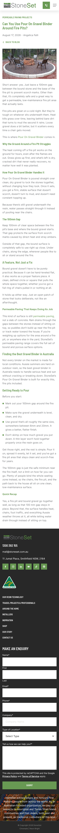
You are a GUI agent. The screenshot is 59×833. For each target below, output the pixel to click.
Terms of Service (30, 776)
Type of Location (11, 729)
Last (4, 680)
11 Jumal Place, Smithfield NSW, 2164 (23, 558)
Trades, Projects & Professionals (18, 603)
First (4, 668)
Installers (7, 614)
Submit (29, 785)
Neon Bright (35, 828)
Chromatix (24, 828)
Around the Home (10, 608)
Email (5, 686)
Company (7, 715)
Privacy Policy (9, 776)
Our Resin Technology (12, 597)
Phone (6, 700)
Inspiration (7, 620)
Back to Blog (12, 42)
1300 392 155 (10, 545)
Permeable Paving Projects (17, 17)
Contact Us (7, 637)
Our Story (7, 632)
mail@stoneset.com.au (15, 551)
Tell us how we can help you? (17, 744)
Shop (4, 626)
